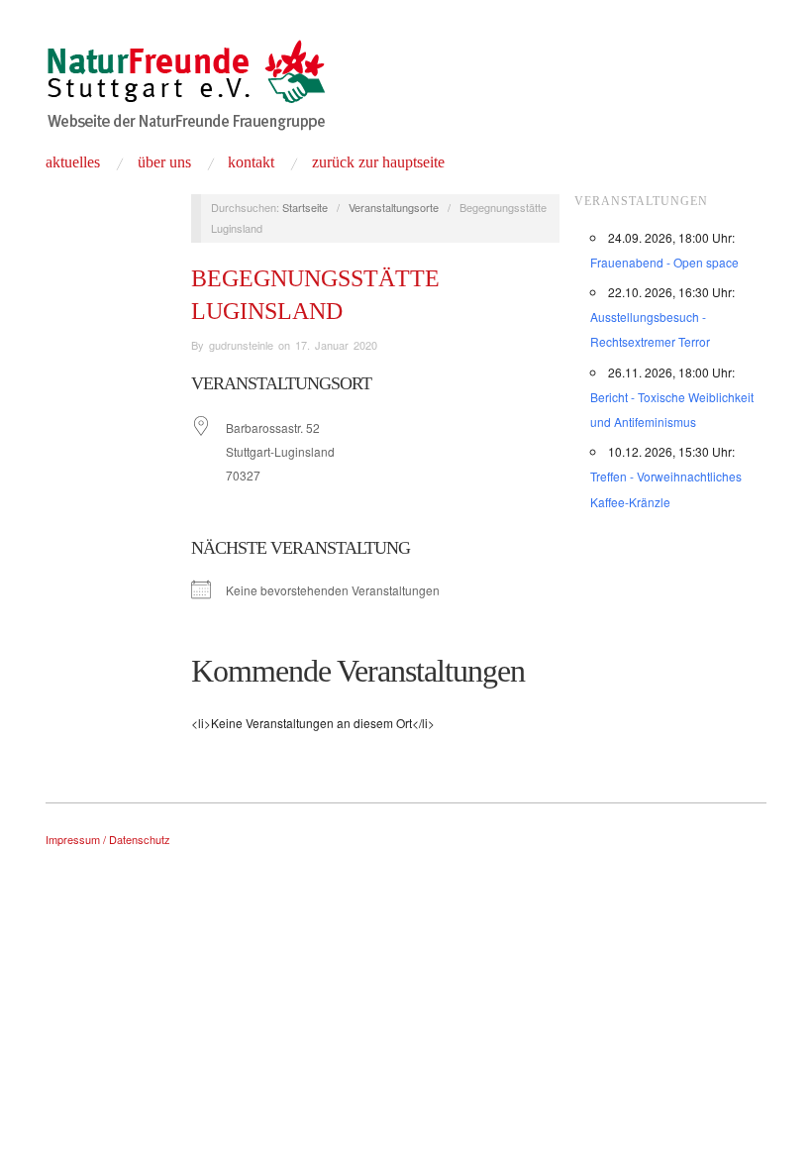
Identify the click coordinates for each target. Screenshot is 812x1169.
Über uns (164, 162)
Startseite (305, 207)
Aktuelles (73, 162)
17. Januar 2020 (336, 345)
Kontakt (251, 162)
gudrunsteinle (241, 345)
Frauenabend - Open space (664, 262)
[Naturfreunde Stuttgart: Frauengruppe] (186, 92)
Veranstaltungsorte (394, 207)
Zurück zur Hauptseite (378, 162)
